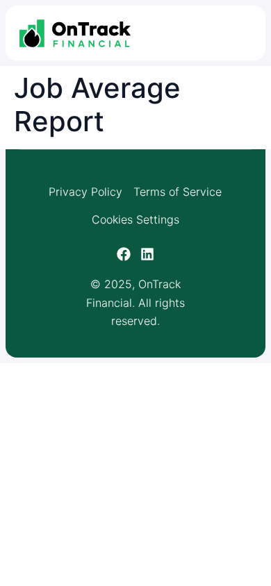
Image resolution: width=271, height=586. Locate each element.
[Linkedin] (147, 254)
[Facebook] (124, 254)
